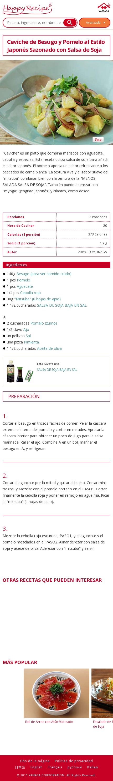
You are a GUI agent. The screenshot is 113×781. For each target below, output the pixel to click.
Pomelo (23, 280)
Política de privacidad (74, 761)
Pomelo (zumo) (43, 323)
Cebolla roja (30, 292)
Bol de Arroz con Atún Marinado (49, 722)
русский (75, 767)
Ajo (26, 329)
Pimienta (31, 342)
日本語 (20, 767)
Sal (28, 335)
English (36, 767)
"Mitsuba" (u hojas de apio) (37, 298)
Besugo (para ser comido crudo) (43, 273)
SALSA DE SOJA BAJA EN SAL (62, 305)
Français (55, 767)
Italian (92, 767)
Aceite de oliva (49, 348)
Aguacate (25, 286)
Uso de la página (35, 761)
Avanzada (93, 22)
